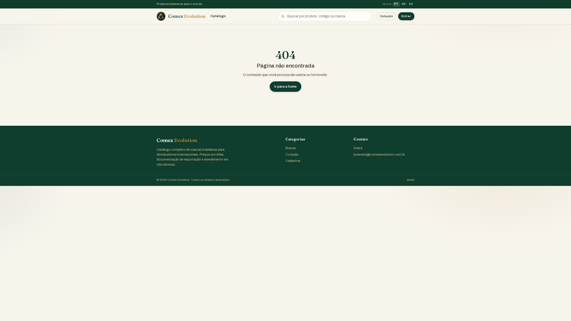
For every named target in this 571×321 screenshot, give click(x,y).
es (411, 4)
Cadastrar (293, 161)
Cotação (386, 16)
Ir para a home (285, 86)
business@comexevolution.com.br (379, 154)
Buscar (291, 148)
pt (396, 4)
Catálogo (218, 16)
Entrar (406, 16)
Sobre (358, 148)
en (404, 4)
